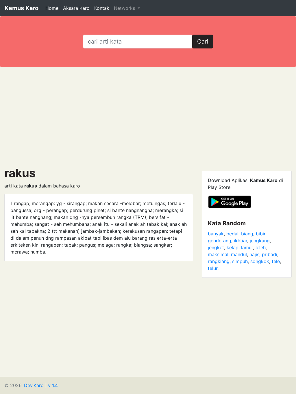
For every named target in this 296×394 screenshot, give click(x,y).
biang (247, 234)
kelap (232, 247)
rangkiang (219, 261)
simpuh (240, 261)
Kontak (101, 8)
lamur (247, 247)
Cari (202, 41)
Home (51, 8)
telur (212, 268)
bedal (232, 234)
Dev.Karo (34, 385)
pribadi (269, 254)
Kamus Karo (21, 8)
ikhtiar (240, 240)
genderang (219, 240)
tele (276, 261)
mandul (239, 254)
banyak (216, 234)
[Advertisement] (148, 116)
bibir (260, 234)
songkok (259, 261)
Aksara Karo (76, 8)
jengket (216, 247)
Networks (125, 8)
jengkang (260, 240)
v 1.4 (53, 385)
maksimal (218, 254)
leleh (261, 247)
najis (254, 254)
